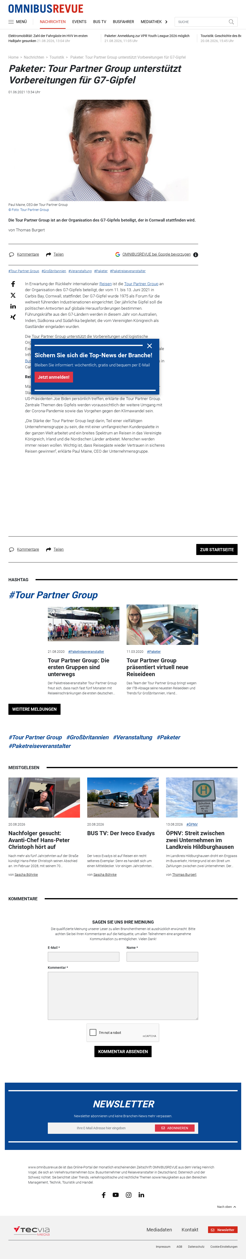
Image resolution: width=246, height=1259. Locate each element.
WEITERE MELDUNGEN (34, 709)
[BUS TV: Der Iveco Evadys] (123, 798)
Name (131, 948)
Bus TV (99, 21)
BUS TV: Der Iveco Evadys (121, 833)
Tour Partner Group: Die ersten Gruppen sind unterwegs (78, 667)
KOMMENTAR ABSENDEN (123, 1051)
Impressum (163, 1246)
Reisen (105, 283)
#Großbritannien (87, 737)
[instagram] (128, 1195)
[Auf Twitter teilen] (13, 295)
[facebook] (103, 1195)
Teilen (59, 254)
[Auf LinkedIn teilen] (13, 306)
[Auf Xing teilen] (13, 317)
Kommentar (57, 967)
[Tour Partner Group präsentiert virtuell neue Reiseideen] (162, 625)
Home (13, 57)
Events (79, 21)
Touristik (56, 57)
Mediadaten (159, 1230)
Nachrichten (53, 21)
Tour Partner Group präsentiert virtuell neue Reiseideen (157, 667)
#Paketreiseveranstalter (86, 652)
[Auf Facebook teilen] (13, 283)
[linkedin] (141, 1195)
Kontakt (190, 1230)
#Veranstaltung (132, 737)
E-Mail (53, 948)
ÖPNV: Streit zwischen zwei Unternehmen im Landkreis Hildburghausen (200, 840)
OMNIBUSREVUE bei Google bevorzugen (157, 254)
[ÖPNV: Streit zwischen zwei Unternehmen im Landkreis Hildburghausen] (202, 798)
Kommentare (28, 254)
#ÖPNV (192, 824)
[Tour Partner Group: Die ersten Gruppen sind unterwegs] (83, 625)
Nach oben (224, 1207)
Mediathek (151, 21)
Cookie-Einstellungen (224, 1246)
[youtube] (116, 1195)
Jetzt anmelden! (53, 377)
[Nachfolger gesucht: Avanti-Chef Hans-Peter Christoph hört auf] (44, 798)
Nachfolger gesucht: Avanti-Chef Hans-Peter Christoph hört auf (39, 840)
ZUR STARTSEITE (217, 549)
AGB (179, 1246)
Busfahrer (123, 21)
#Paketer (154, 652)
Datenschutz (196, 1246)
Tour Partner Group (141, 283)
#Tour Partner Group (52, 595)
